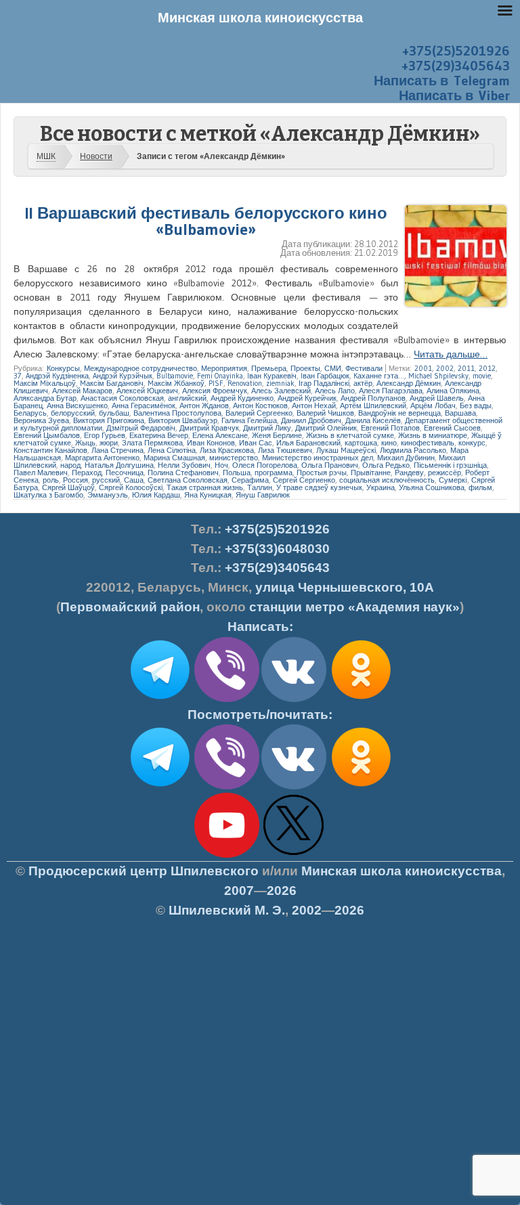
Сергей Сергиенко (304, 480)
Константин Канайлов (50, 450)
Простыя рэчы (322, 472)
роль (51, 480)
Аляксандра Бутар (45, 398)
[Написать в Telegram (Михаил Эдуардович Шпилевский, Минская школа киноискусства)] (159, 699)
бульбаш (114, 413)
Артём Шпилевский (373, 405)
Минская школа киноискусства (401, 871)
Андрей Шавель (437, 398)
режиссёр (444, 472)
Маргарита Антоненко (102, 457)
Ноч (221, 465)
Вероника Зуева (41, 420)
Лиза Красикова (227, 450)
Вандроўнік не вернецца (399, 413)
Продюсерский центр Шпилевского (143, 871)
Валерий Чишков (325, 413)
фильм (480, 487)
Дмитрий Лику (267, 428)
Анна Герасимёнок (143, 405)
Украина (380, 487)
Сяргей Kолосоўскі (130, 487)
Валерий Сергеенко (258, 413)
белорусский (73, 413)
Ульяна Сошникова (431, 487)
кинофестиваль (427, 442)
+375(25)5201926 (456, 51)
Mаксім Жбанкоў (176, 383)
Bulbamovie (174, 375)
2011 (466, 368)
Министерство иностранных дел (317, 457)
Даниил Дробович (311, 420)
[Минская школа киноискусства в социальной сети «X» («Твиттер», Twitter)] (293, 855)
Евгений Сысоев (452, 428)
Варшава (460, 413)
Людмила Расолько (413, 450)
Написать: (260, 626)
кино (389, 442)
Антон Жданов (204, 405)
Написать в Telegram (442, 80)
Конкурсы (63, 368)
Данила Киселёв (373, 420)
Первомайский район (130, 607)
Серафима (250, 480)
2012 (487, 368)
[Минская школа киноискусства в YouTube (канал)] (226, 855)
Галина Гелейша (249, 420)
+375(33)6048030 (277, 549)
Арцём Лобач (433, 405)
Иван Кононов (211, 442)
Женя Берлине (277, 435)
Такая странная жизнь (205, 487)
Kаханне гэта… (378, 375)
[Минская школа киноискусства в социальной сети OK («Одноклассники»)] (360, 699)
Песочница (125, 472)
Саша (134, 480)
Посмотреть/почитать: (260, 714)
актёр (362, 383)
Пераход (87, 472)
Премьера (268, 368)
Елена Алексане (220, 435)
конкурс (471, 442)
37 (18, 375)
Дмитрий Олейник (326, 428)
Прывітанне (371, 472)
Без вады (476, 405)
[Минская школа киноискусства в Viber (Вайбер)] (226, 786)
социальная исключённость (387, 480)
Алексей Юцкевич (147, 390)
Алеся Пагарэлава (390, 390)
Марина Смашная (174, 457)
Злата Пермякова (152, 442)
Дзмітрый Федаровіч (140, 428)
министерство (233, 457)
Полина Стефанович (183, 472)
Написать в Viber (454, 95)
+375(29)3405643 (456, 66)
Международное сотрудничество (140, 368)
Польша (237, 472)
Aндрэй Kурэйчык (122, 375)
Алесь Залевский (281, 390)
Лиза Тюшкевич (285, 450)
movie (482, 375)
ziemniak (280, 383)
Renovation (245, 383)
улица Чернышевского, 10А (344, 587)
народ (70, 465)
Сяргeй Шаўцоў (68, 487)
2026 (282, 890)
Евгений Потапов (390, 428)
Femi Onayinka (220, 375)
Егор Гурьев (104, 435)
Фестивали (364, 368)
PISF (216, 383)
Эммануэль (107, 495)
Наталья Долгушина (119, 465)
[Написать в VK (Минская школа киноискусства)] (293, 699)
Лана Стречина (117, 450)
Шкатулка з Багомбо (48, 495)
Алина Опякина (453, 390)
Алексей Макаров (82, 390)
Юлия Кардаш (156, 495)
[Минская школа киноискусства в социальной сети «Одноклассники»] (360, 786)
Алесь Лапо (335, 390)
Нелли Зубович (184, 465)
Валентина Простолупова (177, 413)
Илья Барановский (308, 442)
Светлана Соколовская (188, 480)
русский (106, 480)
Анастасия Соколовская (122, 398)
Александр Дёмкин (408, 383)
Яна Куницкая (208, 495)
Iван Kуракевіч (272, 375)
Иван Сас (255, 442)
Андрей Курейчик (307, 398)
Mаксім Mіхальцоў (45, 383)
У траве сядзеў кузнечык (319, 487)
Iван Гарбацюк (325, 375)
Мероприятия (224, 368)
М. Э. (227, 910)
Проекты (305, 368)
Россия (75, 480)
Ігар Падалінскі (324, 383)
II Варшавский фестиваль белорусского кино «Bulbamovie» (206, 221)
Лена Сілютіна (172, 450)
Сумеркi (453, 480)
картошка (361, 442)
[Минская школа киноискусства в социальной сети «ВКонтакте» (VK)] (293, 786)
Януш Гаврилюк (263, 495)
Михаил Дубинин (406, 457)
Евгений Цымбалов (47, 435)
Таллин (259, 487)
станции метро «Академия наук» (354, 607)
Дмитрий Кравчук (209, 428)
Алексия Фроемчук (214, 390)
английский (187, 398)
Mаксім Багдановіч (112, 383)
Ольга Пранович (329, 465)
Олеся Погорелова (264, 465)
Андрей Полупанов (373, 398)
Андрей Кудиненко (242, 398)
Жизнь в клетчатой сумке (350, 435)
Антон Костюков (260, 405)
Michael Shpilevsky (438, 375)
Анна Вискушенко (77, 405)
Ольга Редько (386, 465)
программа (273, 472)
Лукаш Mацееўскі (346, 450)
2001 (423, 368)
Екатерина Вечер (158, 435)
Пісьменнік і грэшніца (450, 465)
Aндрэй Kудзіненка (57, 375)
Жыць (85, 442)
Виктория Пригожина (108, 420)
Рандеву (409, 472)
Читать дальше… (451, 354)
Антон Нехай (314, 405)
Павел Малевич (41, 472)
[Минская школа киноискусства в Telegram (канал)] (159, 786)
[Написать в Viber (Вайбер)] (226, 699)
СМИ (332, 368)
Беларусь (30, 413)
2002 (445, 368)
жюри (109, 442)
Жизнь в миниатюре (432, 435)
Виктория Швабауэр (182, 420)
